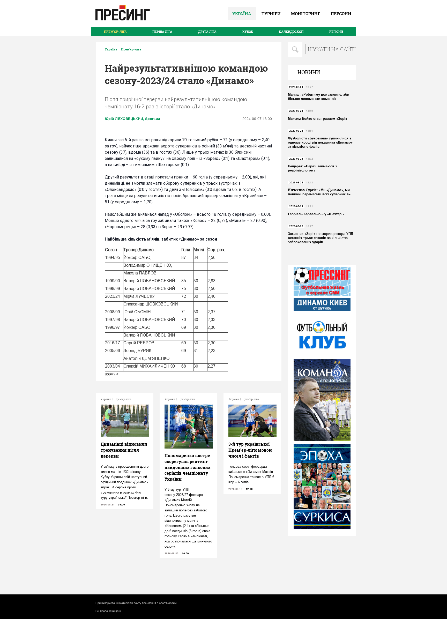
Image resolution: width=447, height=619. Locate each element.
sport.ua (111, 374)
